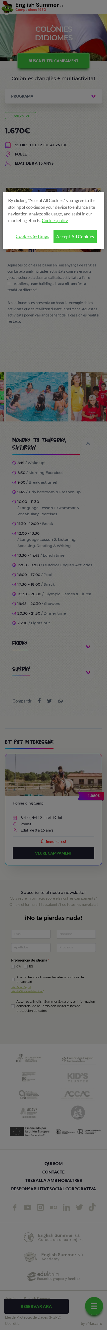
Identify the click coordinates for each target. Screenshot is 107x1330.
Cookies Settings (32, 236)
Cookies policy (55, 220)
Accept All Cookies (75, 236)
